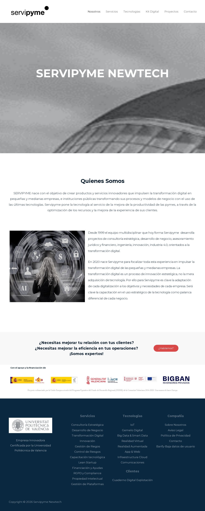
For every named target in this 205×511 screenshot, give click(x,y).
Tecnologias (131, 11)
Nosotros (94, 11)
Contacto (190, 11)
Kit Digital (152, 11)
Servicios (112, 11)
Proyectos (171, 11)
